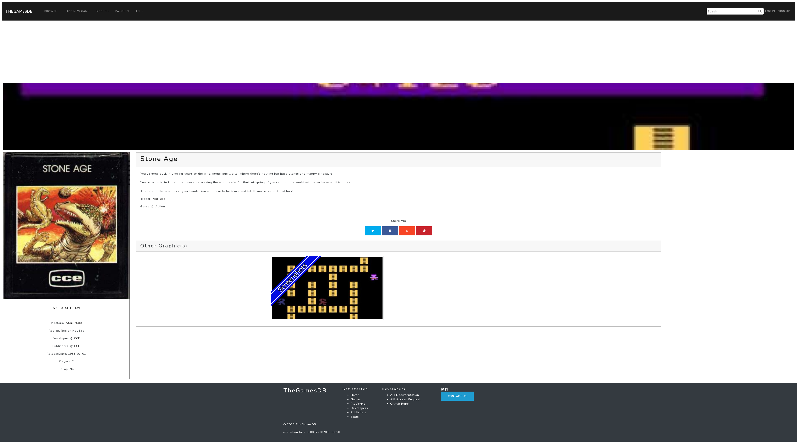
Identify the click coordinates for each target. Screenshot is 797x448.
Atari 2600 (74, 323)
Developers (359, 408)
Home (355, 395)
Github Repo (399, 404)
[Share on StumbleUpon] (407, 230)
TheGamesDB (19, 11)
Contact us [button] (457, 396)
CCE (77, 338)
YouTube (159, 199)
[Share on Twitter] (373, 230)
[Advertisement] (398, 52)
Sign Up (784, 11)
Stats (355, 417)
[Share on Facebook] (390, 230)
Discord (102, 11)
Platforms (358, 404)
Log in (770, 11)
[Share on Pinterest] (424, 230)
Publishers (359, 412)
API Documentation (404, 395)
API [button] (138, 11)
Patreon (122, 11)
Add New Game (77, 11)
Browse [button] (51, 11)
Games (356, 399)
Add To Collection (66, 308)
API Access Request (405, 399)
